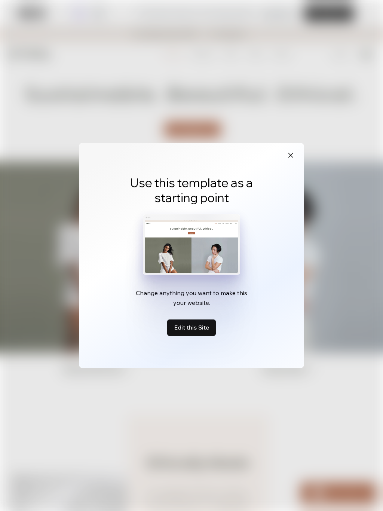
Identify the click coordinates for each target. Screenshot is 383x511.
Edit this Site (191, 327)
